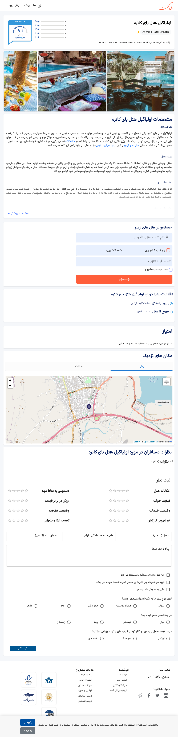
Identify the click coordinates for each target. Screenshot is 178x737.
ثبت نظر (22, 648)
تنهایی (160, 606)
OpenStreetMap (151, 441)
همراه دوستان (123, 606)
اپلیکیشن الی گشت (118, 690)
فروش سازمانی (85, 696)
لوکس (161, 638)
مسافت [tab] (79, 366)
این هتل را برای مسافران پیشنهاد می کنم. (142, 575)
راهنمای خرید (85, 680)
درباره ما (123, 675)
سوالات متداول (85, 685)
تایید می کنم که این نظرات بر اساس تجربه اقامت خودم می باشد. (129, 582)
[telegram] (140, 696)
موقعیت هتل (163, 402)
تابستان (127, 622)
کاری (29, 606)
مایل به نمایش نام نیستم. (150, 590)
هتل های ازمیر (132, 145)
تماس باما (122, 680)
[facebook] (149, 696)
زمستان (61, 622)
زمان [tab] (142, 366)
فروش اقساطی (85, 701)
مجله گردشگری (120, 685)
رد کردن (28, 731)
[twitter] (157, 696)
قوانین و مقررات (84, 690)
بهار (162, 622)
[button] (89, 407)
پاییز (96, 622)
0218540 (70, 141)
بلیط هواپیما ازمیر (105, 145)
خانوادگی (93, 606)
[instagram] (166, 696)
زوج (63, 606)
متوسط (127, 638)
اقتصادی (93, 638)
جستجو (124, 279)
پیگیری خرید (86, 675)
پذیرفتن (27, 723)
